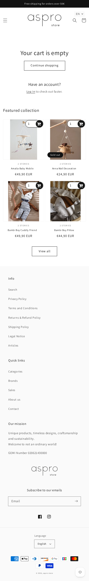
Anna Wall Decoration (64, 168)
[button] (5, 20)
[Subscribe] (76, 501)
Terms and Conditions (23, 308)
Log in (30, 91)
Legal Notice (16, 336)
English (42, 544)
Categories (15, 371)
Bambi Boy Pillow (64, 230)
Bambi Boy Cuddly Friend (22, 230)
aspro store (48, 573)
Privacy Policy (17, 299)
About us (14, 399)
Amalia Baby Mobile (22, 168)
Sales (11, 390)
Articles (13, 345)
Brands (13, 381)
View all (45, 251)
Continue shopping (45, 65)
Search (12, 289)
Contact (13, 409)
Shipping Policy (18, 327)
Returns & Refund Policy (24, 317)
